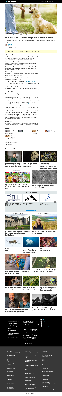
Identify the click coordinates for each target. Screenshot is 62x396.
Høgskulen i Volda (10, 372)
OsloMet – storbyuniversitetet (29, 388)
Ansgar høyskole (9, 351)
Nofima (26, 369)
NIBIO (8, 386)
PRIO (43, 352)
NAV (7, 384)
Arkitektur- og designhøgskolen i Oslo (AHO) (14, 352)
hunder (15, 142)
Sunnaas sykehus (45, 368)
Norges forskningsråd (28, 376)
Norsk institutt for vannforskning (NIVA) (31, 387)
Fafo (7, 359)
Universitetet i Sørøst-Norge (46, 382)
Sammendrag (10, 126)
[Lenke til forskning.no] (22, 1)
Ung (45, 1)
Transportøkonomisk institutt (47, 372)
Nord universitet (27, 370)
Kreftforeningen (9, 379)
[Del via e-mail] (11, 144)
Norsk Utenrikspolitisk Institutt (30, 384)
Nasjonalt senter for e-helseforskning (30, 364)
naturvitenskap (9, 142)
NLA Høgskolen (27, 351)
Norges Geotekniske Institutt (29, 373)
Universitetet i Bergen (45, 376)
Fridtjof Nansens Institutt (11, 365)
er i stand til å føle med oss (30, 81)
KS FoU (8, 378)
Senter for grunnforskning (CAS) (47, 360)
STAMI (43, 364)
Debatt (42, 1)
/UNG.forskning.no (46, 323)
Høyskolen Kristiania (10, 375)
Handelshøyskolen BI (10, 367)
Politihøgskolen (44, 351)
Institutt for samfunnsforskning (12, 376)
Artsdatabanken (9, 354)
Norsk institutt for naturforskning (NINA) (31, 385)
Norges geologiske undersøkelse (30, 377)
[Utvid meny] (56, 1)
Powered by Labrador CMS (31, 393)
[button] (7, 202)
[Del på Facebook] (6, 144)
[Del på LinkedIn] (9, 144)
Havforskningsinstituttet (11, 368)
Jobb (52, 1)
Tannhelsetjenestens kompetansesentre (48, 371)
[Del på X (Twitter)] (8, 144)
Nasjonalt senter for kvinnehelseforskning (31, 365)
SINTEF (43, 359)
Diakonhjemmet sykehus (11, 355)
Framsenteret (9, 364)
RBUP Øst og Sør (44, 354)
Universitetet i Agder (45, 375)
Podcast (49, 1)
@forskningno (45, 319)
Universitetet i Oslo (45, 379)
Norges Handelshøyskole (29, 374)
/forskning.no (45, 321)
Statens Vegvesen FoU (45, 365)
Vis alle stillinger (31, 210)
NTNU (26, 357)
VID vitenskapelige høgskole (46, 387)
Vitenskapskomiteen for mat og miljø (48, 389)
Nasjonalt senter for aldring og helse (30, 362)
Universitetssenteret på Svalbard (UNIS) (48, 383)
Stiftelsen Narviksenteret (46, 367)
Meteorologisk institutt (10, 383)
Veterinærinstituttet (45, 386)
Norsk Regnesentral (28, 381)
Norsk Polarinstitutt (28, 380)
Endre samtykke (11, 345)
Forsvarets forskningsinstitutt (12, 363)
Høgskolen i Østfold (10, 371)
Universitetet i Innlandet (46, 378)
